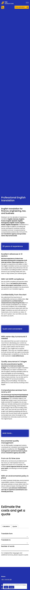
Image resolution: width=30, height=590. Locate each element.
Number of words (7, 546)
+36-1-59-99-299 (6, 579)
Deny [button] (6, 587)
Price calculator (20, 7)
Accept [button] (11, 587)
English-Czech (14, 223)
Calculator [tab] (6, 526)
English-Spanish (11, 221)
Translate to (6, 540)
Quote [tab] (14, 526)
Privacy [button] (24, 585)
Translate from (7, 533)
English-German (13, 219)
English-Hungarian (12, 224)
